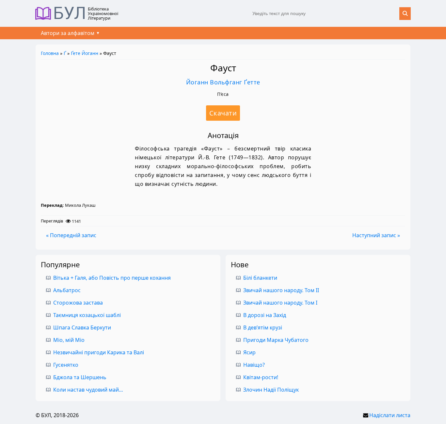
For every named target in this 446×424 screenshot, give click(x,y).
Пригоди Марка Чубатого (276, 340)
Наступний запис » (376, 235)
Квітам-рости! (260, 377)
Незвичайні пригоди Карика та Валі (98, 352)
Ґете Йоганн (84, 53)
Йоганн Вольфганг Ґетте (223, 82)
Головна (50, 53)
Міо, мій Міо (69, 340)
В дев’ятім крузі (262, 327)
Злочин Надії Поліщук (271, 389)
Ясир (249, 352)
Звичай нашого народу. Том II (281, 290)
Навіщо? (254, 364)
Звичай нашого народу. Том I (280, 302)
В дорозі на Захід (264, 315)
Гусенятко (65, 364)
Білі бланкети (260, 277)
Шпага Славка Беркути (82, 327)
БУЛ (69, 13)
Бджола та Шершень (79, 377)
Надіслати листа (389, 415)
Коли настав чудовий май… (88, 389)
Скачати (223, 113)
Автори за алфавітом (67, 33)
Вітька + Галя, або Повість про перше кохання (112, 277)
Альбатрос (67, 290)
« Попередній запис (71, 235)
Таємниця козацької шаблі (87, 315)
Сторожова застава (78, 302)
